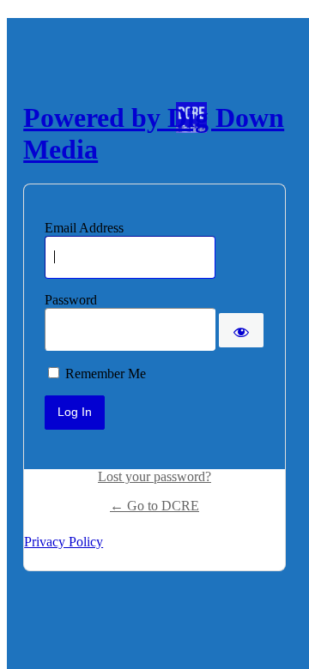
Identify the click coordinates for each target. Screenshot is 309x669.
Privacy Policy (63, 541)
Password (71, 299)
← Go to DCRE (154, 505)
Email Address (84, 227)
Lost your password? (154, 476)
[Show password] (241, 330)
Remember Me (105, 373)
